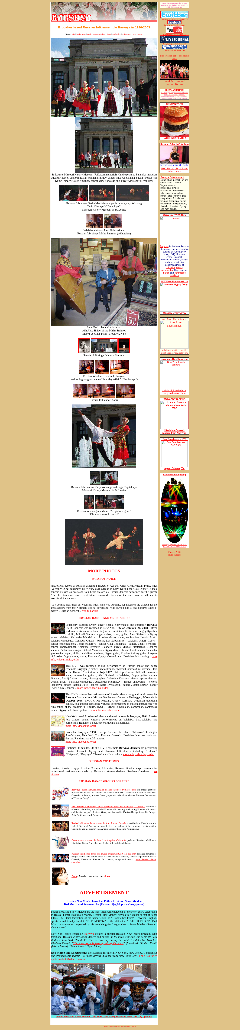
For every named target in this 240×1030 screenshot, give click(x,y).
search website (109, 1026)
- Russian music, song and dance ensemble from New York (104, 789)
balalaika (170, 267)
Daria (74, 876)
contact (140, 34)
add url (127, 1026)
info (73, 34)
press (134, 34)
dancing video (81, 34)
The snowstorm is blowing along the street (98, 943)
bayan (166, 272)
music (89, 34)
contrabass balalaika (178, 274)
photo (109, 34)
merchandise (116, 34)
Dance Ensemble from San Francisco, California (108, 806)
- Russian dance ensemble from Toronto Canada (99, 823)
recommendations (99, 34)
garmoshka (167, 270)
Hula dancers (174, 554)
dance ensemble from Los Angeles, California (99, 840)
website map (119, 1026)
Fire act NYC (174, 552)
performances (126, 34)
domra (179, 267)
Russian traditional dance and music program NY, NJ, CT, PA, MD (104, 853)
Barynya (89, 933)
